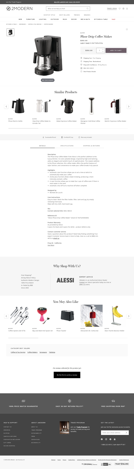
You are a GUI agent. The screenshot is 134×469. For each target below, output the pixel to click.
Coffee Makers (48, 24)
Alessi (82, 33)
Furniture (30, 19)
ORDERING (7, 430)
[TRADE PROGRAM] (76, 429)
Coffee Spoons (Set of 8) (16, 331)
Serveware (22, 24)
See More (51, 245)
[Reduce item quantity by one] (103, 52)
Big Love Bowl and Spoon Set (42, 331)
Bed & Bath (85, 19)
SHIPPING (7, 433)
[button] (127, 8)
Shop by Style (49, 15)
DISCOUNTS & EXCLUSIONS (12, 439)
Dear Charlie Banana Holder (114, 331)
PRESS (33, 436)
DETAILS (42, 146)
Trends (77, 15)
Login (82, 43)
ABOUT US (34, 427)
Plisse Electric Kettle (15, 121)
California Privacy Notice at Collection (86, 459)
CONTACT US (8, 427)
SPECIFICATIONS (67, 146)
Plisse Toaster (61, 331)
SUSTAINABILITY (36, 433)
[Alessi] (65, 280)
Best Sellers (64, 15)
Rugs (65, 19)
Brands (87, 15)
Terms (59, 459)
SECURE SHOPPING (9, 446)
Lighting (42, 19)
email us (56, 238)
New (20, 19)
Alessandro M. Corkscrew (89, 331)
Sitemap (53, 459)
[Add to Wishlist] (127, 29)
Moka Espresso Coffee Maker (67, 121)
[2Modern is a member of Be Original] (89, 464)
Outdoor (55, 19)
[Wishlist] (119, 8)
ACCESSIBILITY (35, 442)
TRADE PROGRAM (36, 430)
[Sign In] (123, 8)
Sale (113, 19)
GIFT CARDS (7, 442)
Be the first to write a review (67, 375)
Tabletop (52, 352)
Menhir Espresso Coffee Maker (115, 121)
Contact (82, 282)
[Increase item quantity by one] (103, 49)
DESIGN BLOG (35, 439)
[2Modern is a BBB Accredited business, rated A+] (106, 465)
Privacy (64, 459)
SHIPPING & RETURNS (91, 146)
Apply (87, 43)
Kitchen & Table (101, 19)
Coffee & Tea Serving (35, 24)
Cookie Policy (71, 459)
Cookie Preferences (124, 459)
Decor (74, 19)
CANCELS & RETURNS (10, 436)
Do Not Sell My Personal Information (107, 459)
